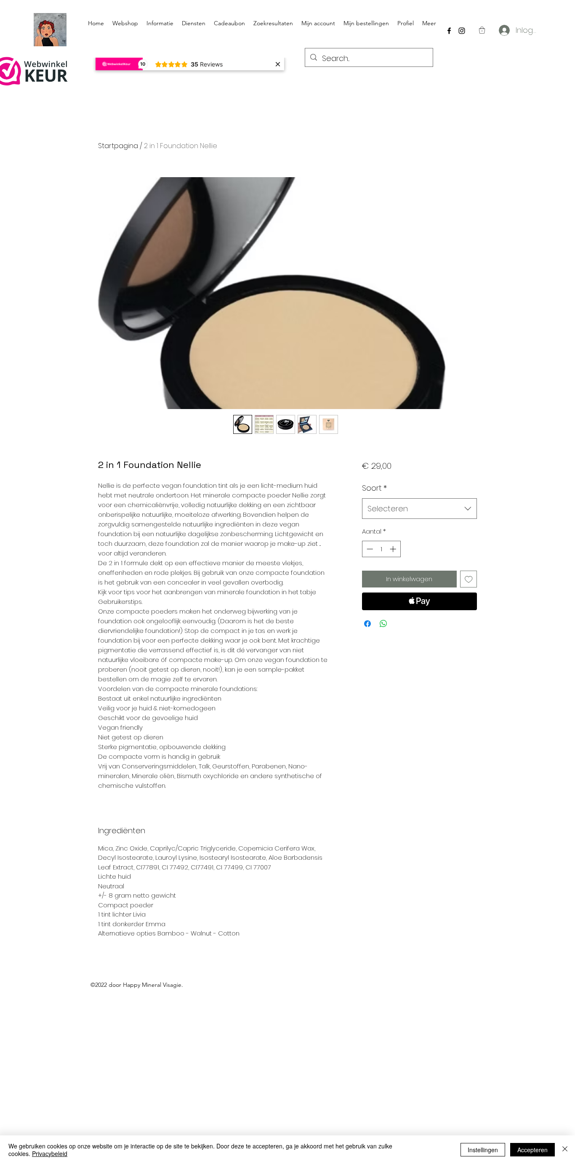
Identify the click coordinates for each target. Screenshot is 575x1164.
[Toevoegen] (468, 579)
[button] (482, 30)
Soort (374, 488)
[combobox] (419, 508)
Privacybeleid (49, 1153)
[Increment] (393, 549)
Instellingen (483, 1149)
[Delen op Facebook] (367, 624)
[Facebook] (449, 31)
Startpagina (118, 146)
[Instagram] (462, 31)
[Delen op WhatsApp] (383, 624)
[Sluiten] (565, 1149)
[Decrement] (369, 549)
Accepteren (532, 1149)
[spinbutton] (381, 549)
